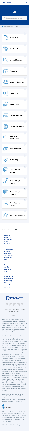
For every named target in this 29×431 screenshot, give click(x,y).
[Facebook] (7, 304)
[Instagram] (22, 304)
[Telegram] (18, 304)
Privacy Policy (8, 310)
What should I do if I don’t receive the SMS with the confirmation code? (8, 254)
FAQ (17, 26)
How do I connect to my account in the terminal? (8, 240)
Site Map (16, 311)
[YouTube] (14, 304)
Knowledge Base (9, 26)
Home (2, 26)
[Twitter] (11, 304)
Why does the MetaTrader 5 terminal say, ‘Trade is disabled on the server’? (8, 282)
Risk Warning (16, 310)
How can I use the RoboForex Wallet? (7, 268)
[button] (14, 299)
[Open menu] (26, 2)
